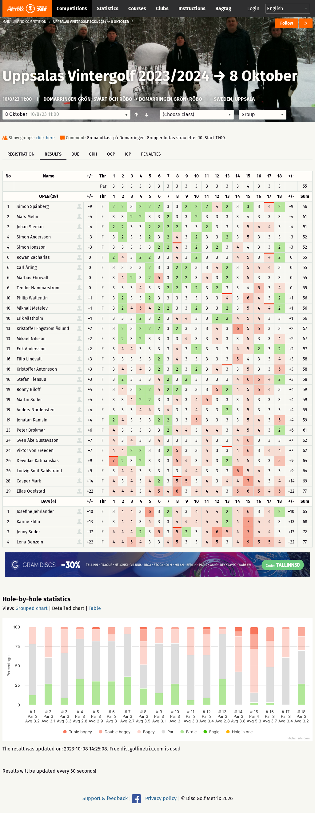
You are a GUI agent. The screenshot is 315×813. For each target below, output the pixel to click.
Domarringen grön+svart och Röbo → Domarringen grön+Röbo (122, 99)
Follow (286, 23)
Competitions (72, 8)
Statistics (107, 8)
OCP (111, 154)
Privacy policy (161, 798)
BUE (75, 154)
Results (53, 154)
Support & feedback (105, 798)
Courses (137, 8)
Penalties (151, 154)
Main (6, 22)
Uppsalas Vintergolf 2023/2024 (105, 76)
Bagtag (223, 8)
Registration (21, 154)
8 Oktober (263, 76)
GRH (93, 154)
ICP (128, 154)
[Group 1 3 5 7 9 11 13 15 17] (262, 115)
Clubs (162, 8)
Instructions (191, 8)
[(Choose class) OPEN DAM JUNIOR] (197, 115)
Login (253, 8)
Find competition (31, 22)
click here (45, 137)
